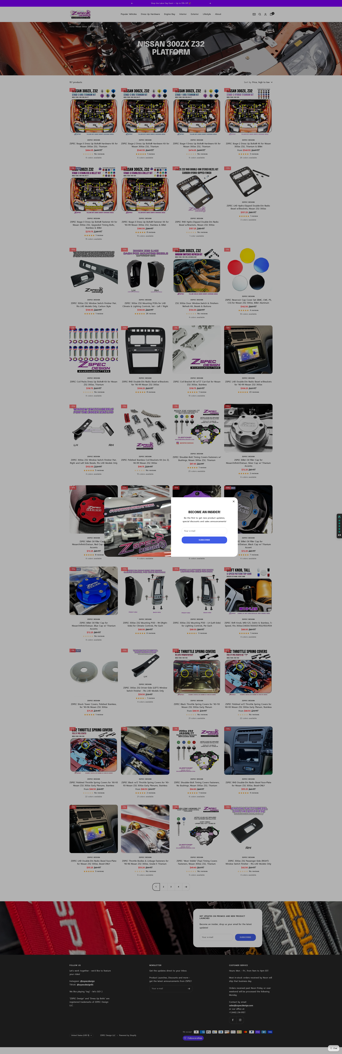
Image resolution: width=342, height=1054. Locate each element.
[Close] (234, 501)
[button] (339, 526)
